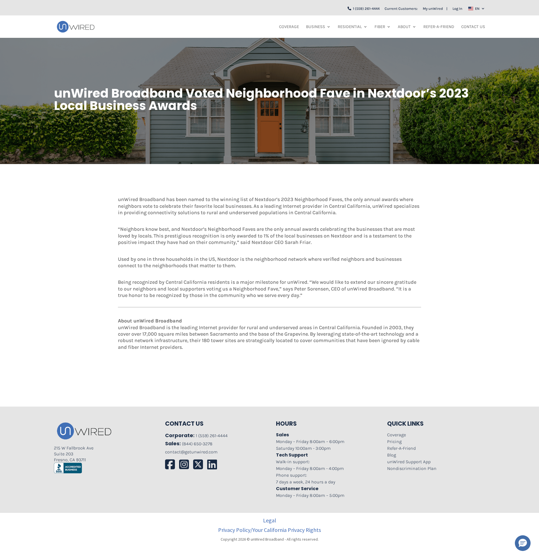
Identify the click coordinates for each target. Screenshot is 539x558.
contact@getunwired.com (191, 452)
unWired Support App (409, 461)
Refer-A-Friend (438, 27)
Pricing (394, 441)
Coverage (289, 27)
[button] (523, 543)
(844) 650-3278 (197, 443)
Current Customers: (401, 8)
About (404, 27)
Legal (269, 520)
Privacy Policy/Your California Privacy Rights (269, 530)
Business (315, 27)
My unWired (433, 8)
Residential (350, 27)
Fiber (379, 27)
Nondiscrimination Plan (412, 468)
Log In (457, 8)
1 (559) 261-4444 (365, 8)
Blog (391, 455)
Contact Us (473, 27)
